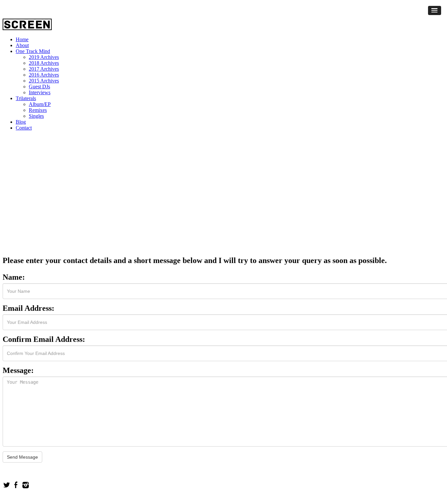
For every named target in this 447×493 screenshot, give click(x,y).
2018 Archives (44, 63)
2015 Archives (44, 80)
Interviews (39, 92)
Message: (18, 370)
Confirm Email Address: (44, 339)
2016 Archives (44, 75)
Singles (36, 116)
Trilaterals (26, 98)
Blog (21, 122)
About (22, 45)
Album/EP (40, 104)
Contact (24, 128)
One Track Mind (33, 51)
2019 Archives (44, 57)
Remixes (38, 110)
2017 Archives (44, 69)
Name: (14, 277)
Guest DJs (39, 86)
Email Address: (28, 308)
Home (22, 39)
